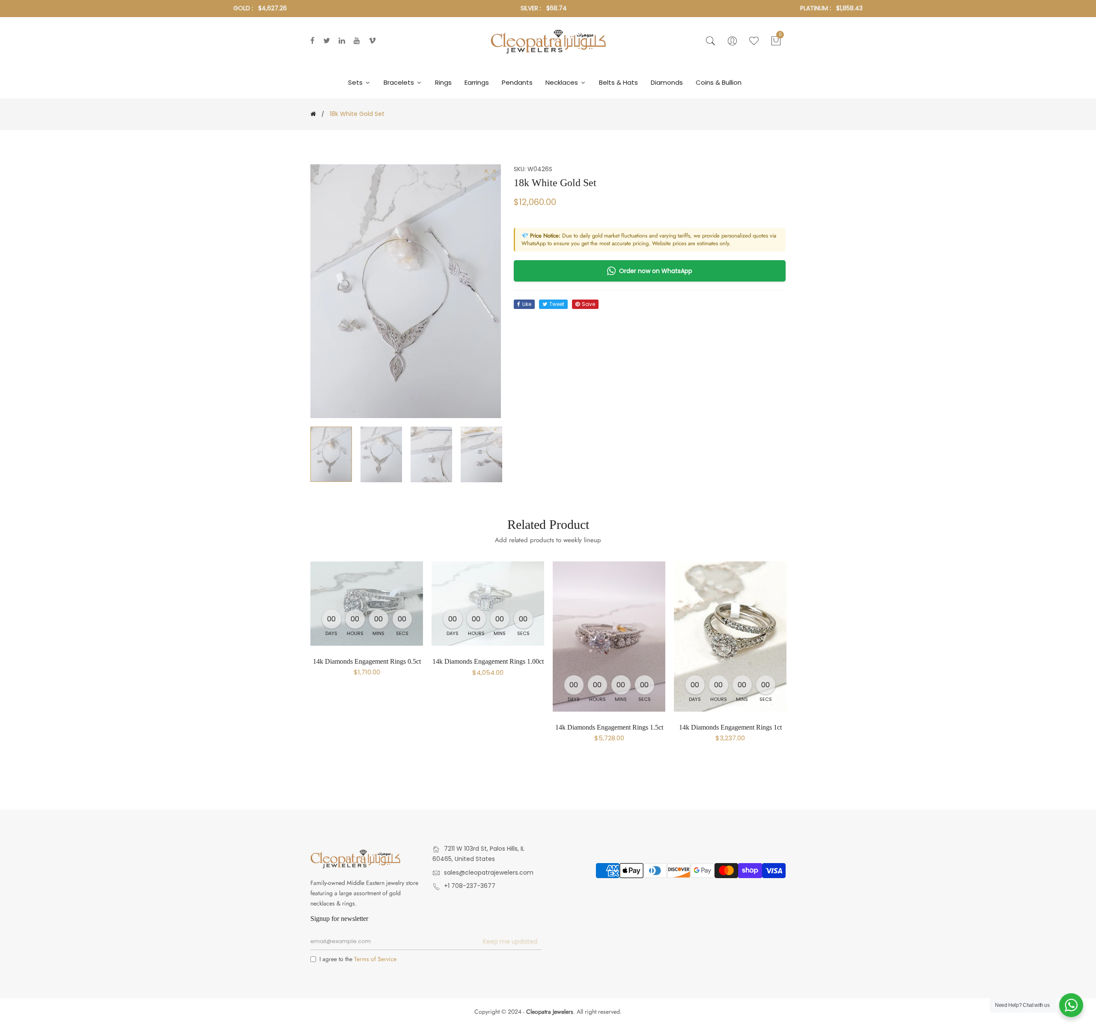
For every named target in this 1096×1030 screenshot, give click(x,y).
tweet (556, 304)
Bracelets (400, 82)
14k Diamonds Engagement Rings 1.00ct (488, 661)
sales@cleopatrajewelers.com (488, 872)
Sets (356, 82)
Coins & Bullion (719, 82)
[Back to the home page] (313, 114)
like (526, 304)
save (588, 304)
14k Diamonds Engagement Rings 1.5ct (609, 727)
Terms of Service (375, 959)
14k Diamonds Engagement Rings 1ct (730, 727)
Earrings (477, 82)
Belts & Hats (618, 82)
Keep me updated (510, 941)
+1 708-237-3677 (469, 886)
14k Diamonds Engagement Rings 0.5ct (367, 661)
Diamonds (667, 82)
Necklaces (562, 82)
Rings (443, 82)
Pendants (517, 82)
